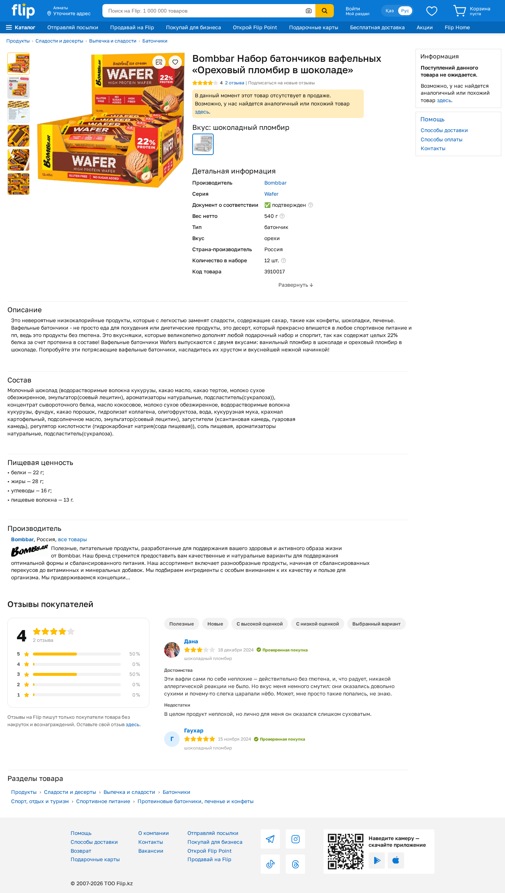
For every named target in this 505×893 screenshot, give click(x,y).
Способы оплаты (441, 139)
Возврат (81, 850)
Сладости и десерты (59, 41)
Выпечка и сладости (112, 41)
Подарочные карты (313, 27)
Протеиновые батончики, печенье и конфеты (196, 801)
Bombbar (275, 182)
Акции (425, 27)
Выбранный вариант (376, 624)
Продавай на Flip (132, 27)
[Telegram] (270, 839)
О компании (153, 833)
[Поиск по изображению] (309, 11)
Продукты (18, 41)
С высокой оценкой (260, 624)
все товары (72, 539)
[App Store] (396, 860)
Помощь (81, 833)
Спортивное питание (103, 801)
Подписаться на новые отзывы (281, 82)
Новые (215, 624)
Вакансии (150, 850)
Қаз (390, 10)
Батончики (154, 41)
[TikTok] (270, 864)
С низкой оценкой (317, 624)
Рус (405, 10)
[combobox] (208, 10)
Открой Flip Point (255, 27)
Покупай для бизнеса (193, 27)
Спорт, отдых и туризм (40, 801)
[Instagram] (295, 839)
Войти (353, 8)
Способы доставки (444, 130)
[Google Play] (377, 860)
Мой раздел (357, 13)
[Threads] (295, 864)
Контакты (433, 148)
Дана (191, 641)
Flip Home (457, 27)
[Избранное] (432, 10)
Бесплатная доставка (377, 27)
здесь (202, 111)
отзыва (234, 82)
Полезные (181, 624)
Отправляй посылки (72, 27)
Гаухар (193, 730)
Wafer (271, 194)
